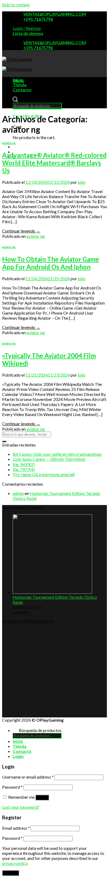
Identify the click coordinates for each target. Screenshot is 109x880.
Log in (42, 797)
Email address (16, 827)
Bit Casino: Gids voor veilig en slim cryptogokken (57, 454)
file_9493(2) (24, 464)
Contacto (22, 89)
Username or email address (28, 776)
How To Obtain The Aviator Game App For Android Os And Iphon (50, 263)
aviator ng (8, 143)
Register (10, 873)
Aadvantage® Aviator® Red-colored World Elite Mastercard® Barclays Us (54, 162)
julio (81, 182)
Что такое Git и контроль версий (44, 474)
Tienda (19, 84)
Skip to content (16, 4)
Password (12, 786)
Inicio (18, 79)
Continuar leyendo (21, 230)
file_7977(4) (24, 469)
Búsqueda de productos (40, 99)
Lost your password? (20, 807)
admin (18, 493)
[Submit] (4, 441)
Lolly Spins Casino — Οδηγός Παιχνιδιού (49, 459)
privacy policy (14, 863)
